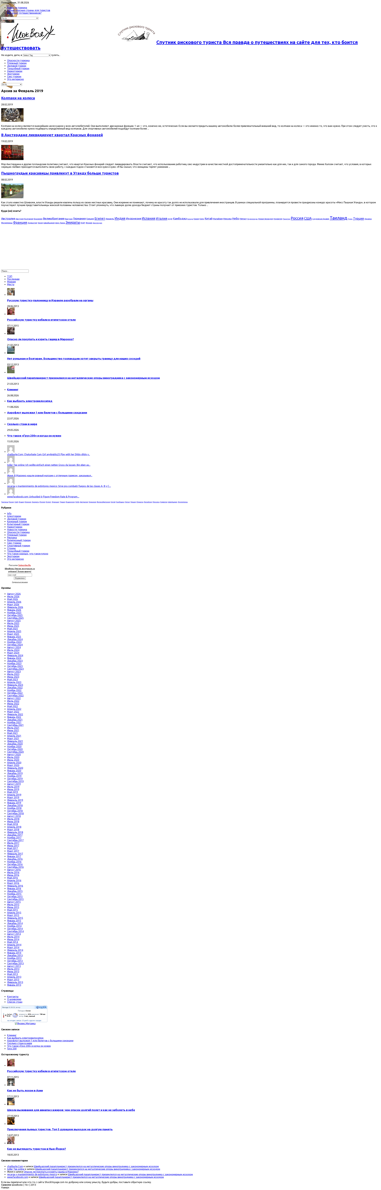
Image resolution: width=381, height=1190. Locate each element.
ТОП (9, 276)
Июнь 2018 (13, 821)
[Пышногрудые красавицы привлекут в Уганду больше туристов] (12, 197)
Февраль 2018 (15, 832)
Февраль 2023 (15, 685)
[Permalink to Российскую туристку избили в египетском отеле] (11, 314)
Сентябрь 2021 (15, 725)
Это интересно (15, 79)
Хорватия (32, 223)
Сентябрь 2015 (15, 899)
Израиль (110, 219)
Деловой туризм (16, 65)
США (308, 218)
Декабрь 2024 (15, 639)
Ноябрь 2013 (14, 958)
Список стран (14, 1002)
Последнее (13, 279)
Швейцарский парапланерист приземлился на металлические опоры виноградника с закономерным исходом (83, 378)
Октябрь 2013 (15, 960)
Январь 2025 (14, 636)
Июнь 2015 (13, 907)
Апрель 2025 (14, 631)
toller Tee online (15, 1169)
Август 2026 (14, 593)
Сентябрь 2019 (15, 781)
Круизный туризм (17, 521)
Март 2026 (13, 604)
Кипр (202, 219)
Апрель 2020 (14, 762)
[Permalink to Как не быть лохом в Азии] (11, 1085)
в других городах (35, 1020)
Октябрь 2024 (15, 644)
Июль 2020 (13, 757)
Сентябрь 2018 (15, 813)
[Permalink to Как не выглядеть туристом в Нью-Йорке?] (11, 1143)
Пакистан (286, 219)
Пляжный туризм (17, 63)
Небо (235, 218)
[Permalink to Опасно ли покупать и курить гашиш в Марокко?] (11, 333)
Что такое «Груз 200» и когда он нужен (34, 435)
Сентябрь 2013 (15, 963)
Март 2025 (13, 634)
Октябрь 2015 (15, 896)
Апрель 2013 (14, 977)
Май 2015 (12, 910)
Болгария (28, 219)
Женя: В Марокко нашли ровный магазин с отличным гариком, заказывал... (49, 475)
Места (10, 284)
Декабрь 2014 (15, 923)
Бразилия (38, 219)
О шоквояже (14, 999)
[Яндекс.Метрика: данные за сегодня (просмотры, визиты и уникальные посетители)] (25, 1023)
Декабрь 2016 (15, 859)
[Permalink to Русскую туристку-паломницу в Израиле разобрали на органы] (11, 294)
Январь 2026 (14, 610)
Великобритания (53, 218)
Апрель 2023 (14, 682)
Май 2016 (12, 877)
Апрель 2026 (14, 602)
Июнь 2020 (13, 760)
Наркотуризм (14, 71)
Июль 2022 (13, 701)
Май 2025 (12, 628)
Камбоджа (180, 218)
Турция (358, 218)
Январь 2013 (14, 985)
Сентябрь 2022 (15, 695)
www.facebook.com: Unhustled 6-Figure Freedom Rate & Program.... (43, 496)
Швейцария (49, 223)
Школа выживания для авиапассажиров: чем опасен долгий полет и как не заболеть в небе (71, 1110)
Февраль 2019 (15, 800)
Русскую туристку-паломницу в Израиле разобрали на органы (50, 300)
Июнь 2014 (13, 939)
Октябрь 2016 (15, 864)
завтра (18, 1020)
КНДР (170, 219)
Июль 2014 (13, 936)
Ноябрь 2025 (14, 612)
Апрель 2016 (14, 880)
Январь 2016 (14, 888)
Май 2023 (12, 679)
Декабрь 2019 (15, 773)
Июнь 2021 (13, 730)
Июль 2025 (13, 623)
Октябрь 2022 (15, 693)
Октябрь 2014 (15, 928)
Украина (368, 219)
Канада (190, 219)
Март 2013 (13, 979)
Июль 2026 (13, 596)
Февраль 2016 (15, 885)
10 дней (25, 1020)
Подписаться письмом (20, 582)
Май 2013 (12, 974)
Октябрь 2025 (15, 615)
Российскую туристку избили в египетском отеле (41, 319)
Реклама (12, 537)
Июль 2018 (13, 818)
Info (9, 513)
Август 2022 (14, 698)
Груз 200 (12, 1048)
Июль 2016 (13, 872)
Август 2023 (14, 671)
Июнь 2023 (13, 677)
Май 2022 (12, 706)
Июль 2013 (13, 969)
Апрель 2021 (14, 735)
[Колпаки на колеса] (12, 121)
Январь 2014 (14, 952)
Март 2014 (13, 947)
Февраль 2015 (15, 918)
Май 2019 (12, 792)
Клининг (12, 389)
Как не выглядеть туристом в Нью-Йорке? (36, 1148)
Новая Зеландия (265, 219)
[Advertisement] (26, 248)
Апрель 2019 (14, 794)
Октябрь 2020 (15, 749)
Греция (90, 218)
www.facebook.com (17, 1177)
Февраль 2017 (15, 853)
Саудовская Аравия (320, 219)
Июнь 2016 (13, 875)
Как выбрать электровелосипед (29, 401)
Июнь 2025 (13, 626)
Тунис (350, 219)
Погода (5, 1007)
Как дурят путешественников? (24, 13)
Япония (89, 223)
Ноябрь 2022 (14, 690)
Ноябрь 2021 (14, 722)
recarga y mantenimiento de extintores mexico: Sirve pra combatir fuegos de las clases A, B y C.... (59, 486)
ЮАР (83, 223)
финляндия (97, 223)
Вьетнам (69, 219)
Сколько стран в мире (22, 424)
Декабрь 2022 (15, 687)
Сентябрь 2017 (15, 840)
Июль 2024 (13, 650)
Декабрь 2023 (15, 660)
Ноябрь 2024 (14, 642)
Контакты (12, 996)
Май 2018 (12, 824)
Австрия (20, 219)
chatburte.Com (15, 1166)
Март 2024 (13, 652)
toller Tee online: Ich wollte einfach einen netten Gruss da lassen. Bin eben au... (48, 465)
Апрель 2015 (14, 912)
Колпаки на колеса (18, 98)
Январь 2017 (14, 856)
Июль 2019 (13, 786)
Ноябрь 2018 (14, 808)
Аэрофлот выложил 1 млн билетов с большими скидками (47, 412)
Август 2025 (14, 620)
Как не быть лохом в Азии (25, 1090)
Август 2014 (14, 934)
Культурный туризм (18, 524)
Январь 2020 (14, 770)
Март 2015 (13, 915)
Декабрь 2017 (15, 835)
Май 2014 (12, 942)
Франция (20, 222)
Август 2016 (14, 869)
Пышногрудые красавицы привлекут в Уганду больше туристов (60, 173)
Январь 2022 (14, 717)
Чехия (40, 223)
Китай (208, 218)
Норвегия (278, 219)
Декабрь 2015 (15, 891)
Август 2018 (14, 816)
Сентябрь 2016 (15, 867)
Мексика (227, 219)
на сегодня (11, 1020)
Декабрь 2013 (15, 955)
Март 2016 (13, 883)
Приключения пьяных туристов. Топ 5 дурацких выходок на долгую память (60, 1129)
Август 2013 (14, 966)
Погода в (24, 1011)
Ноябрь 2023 (14, 663)
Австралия (8, 218)
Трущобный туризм (18, 68)
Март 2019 (13, 797)
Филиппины (7, 223)
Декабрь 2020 (15, 743)
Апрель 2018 (14, 827)
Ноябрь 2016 (14, 861)
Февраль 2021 (15, 741)
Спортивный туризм (18, 545)
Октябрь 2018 (15, 810)
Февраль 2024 (15, 655)
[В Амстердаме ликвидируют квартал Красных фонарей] (12, 159)
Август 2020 (14, 754)
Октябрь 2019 (15, 778)
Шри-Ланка (60, 223)
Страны (11, 548)
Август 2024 (14, 647)
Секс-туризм (14, 76)
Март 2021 (13, 738)
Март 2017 (13, 851)
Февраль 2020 (15, 768)
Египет (100, 218)
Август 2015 (14, 902)
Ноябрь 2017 (14, 837)
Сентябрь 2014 (15, 931)
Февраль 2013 (15, 982)
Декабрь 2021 (15, 719)
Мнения (11, 281)
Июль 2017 (13, 843)
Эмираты (73, 222)
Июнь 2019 (13, 789)
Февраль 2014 (15, 950)
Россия (297, 218)
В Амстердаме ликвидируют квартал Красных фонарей (52, 135)
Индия (120, 218)
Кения (196, 219)
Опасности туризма (18, 60)
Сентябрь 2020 (15, 752)
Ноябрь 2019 (14, 776)
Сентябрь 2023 (15, 668)
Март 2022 (13, 711)
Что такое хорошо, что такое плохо (27, 553)
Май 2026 (12, 599)
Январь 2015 (14, 920)
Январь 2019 (14, 802)
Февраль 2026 (15, 607)
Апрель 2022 (14, 709)
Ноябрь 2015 (14, 893)
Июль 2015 (13, 904)
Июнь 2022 (13, 703)
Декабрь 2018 (15, 805)
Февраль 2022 (15, 714)
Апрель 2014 (14, 944)
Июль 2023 (13, 674)
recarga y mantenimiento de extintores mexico (32, 1174)
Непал (243, 218)
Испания (148, 218)
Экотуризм (13, 73)
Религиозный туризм (19, 540)
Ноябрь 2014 (14, 926)
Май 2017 (12, 848)
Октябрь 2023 (15, 666)
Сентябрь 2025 (15, 618)
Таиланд (338, 217)
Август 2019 (14, 784)
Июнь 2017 (13, 845)
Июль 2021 (13, 727)
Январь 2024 (14, 658)
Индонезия (133, 218)
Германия (79, 218)
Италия (161, 218)
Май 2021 (12, 733)
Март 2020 (13, 765)
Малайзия (218, 219)
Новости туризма (17, 7)
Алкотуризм (14, 516)
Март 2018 (13, 829)
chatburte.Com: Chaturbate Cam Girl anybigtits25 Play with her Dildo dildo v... (48, 454)
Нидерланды (252, 219)
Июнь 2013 (13, 971)
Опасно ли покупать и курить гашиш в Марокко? (40, 339)
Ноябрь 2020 (14, 746)
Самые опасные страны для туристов (28, 10)
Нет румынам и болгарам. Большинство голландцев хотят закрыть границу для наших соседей (73, 358)
